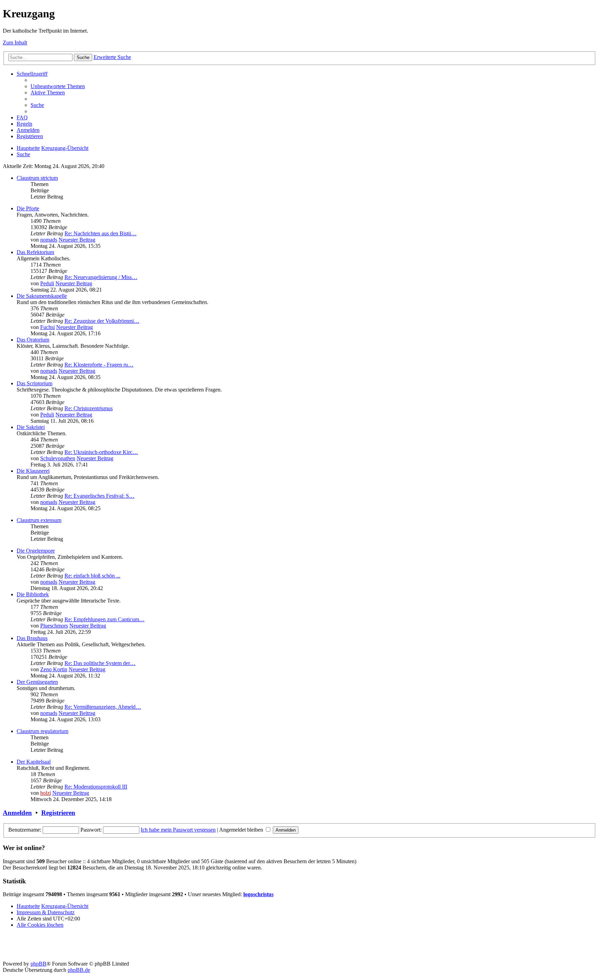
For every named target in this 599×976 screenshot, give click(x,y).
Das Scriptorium (34, 383)
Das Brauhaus (32, 638)
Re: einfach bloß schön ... (92, 576)
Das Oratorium (33, 340)
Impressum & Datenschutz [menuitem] (46, 912)
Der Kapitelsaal (34, 762)
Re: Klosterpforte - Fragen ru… (98, 365)
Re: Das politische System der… (100, 663)
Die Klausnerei (33, 471)
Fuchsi (47, 327)
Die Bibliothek (33, 594)
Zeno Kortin (53, 669)
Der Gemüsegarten (37, 682)
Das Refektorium (35, 252)
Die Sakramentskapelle (42, 296)
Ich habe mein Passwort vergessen (178, 830)
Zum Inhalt (15, 42)
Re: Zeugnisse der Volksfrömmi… (101, 321)
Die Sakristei (31, 427)
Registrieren (58, 812)
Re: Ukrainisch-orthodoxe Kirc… (101, 452)
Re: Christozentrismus (88, 408)
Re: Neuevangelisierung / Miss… (100, 277)
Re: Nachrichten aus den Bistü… (100, 233)
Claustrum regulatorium (42, 731)
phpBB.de (79, 970)
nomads (48, 240)
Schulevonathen (57, 458)
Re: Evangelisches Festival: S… (99, 496)
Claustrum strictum (37, 178)
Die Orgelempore (36, 551)
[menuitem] (58, 86)
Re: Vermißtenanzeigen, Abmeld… (102, 707)
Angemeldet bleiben (241, 830)
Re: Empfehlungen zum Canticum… (104, 619)
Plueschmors (54, 626)
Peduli (47, 283)
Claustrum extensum (39, 520)
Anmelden (17, 812)
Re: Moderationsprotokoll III (95, 787)
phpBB (38, 964)
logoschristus (258, 894)
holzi (45, 793)
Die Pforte (28, 208)
